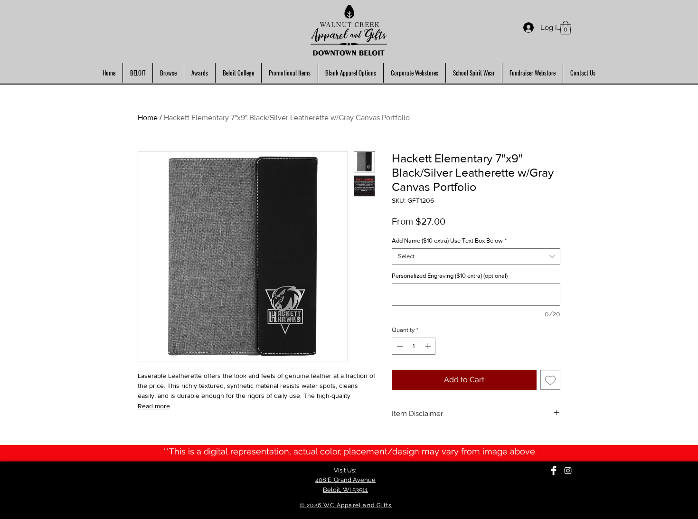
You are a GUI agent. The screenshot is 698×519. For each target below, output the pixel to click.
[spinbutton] (414, 346)
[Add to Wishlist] (550, 380)
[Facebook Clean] (553, 470)
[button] (565, 28)
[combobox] (476, 256)
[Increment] (428, 346)
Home (148, 117)
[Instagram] (568, 470)
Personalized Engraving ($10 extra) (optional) (450, 275)
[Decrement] (399, 346)
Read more (154, 406)
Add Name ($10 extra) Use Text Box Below (449, 240)
